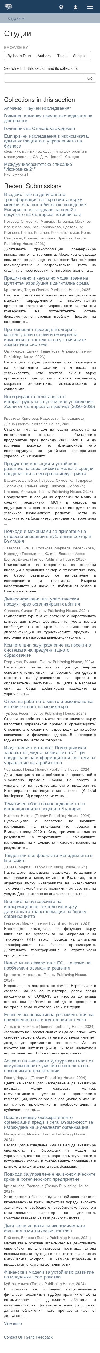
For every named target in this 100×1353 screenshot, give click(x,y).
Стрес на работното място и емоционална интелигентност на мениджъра (48, 703)
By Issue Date (19, 55)
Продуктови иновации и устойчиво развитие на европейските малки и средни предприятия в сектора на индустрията (49, 468)
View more (13, 1323)
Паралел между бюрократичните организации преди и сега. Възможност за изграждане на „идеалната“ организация (48, 1122)
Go (90, 78)
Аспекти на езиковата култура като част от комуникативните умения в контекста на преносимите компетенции (48, 1065)
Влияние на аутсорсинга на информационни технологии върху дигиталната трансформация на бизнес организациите (45, 908)
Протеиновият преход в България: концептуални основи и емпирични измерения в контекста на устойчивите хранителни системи (45, 336)
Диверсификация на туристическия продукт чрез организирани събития (42, 601)
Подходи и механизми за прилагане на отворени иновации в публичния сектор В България (47, 536)
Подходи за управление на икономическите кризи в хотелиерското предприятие (49, 1176)
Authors (44, 55)
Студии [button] (15, 18)
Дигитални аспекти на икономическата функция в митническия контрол (44, 1228)
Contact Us (13, 1337)
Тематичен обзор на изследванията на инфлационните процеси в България (44, 806)
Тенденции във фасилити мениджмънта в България (48, 857)
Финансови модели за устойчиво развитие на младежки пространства (49, 1274)
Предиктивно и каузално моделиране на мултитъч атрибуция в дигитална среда (46, 280)
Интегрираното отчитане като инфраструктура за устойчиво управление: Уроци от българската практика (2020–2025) (49, 401)
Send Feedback (39, 1337)
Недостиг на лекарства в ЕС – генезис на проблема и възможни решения (47, 965)
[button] (61, 6)
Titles (61, 55)
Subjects (80, 55)
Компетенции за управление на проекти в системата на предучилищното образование (47, 649)
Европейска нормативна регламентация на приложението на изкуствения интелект (49, 1017)
